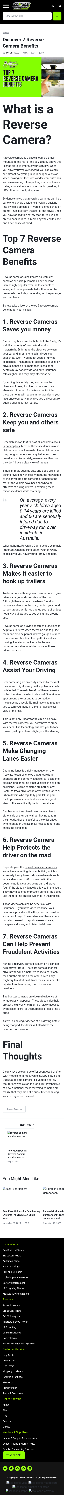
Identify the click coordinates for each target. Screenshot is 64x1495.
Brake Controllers (12, 1255)
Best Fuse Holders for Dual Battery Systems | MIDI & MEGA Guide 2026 (21, 1215)
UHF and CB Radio (12, 1272)
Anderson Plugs (11, 1261)
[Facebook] (17, 1468)
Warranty (8, 1382)
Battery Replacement (14, 1283)
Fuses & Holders (11, 1305)
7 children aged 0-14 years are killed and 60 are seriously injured (40, 514)
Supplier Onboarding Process (18, 1449)
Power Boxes (10, 1338)
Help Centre (9, 1355)
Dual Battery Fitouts (13, 1250)
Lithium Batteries (12, 1332)
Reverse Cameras (14, 1109)
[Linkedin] (29, 1468)
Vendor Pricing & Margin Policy (19, 1443)
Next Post (25, 1125)
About (6, 1405)
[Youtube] (5, 1468)
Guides (6, 33)
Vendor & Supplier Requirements (20, 1438)
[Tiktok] (11, 1468)
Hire (5, 1415)
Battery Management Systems (19, 1343)
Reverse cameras (26, 787)
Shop (5, 1410)
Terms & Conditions (13, 1393)
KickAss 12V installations (16, 1293)
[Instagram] (23, 1468)
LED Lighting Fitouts (13, 1288)
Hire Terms (8, 1366)
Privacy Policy (10, 1387)
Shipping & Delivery (13, 1371)
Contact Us (9, 1360)
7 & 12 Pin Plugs (11, 1266)
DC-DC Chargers (11, 1316)
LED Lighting (9, 1327)
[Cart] (59, 6)
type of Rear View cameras (41, 867)
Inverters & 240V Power (15, 1321)
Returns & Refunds (13, 1377)
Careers (7, 1421)
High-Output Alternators (15, 1277)
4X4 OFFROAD (12, 53)
